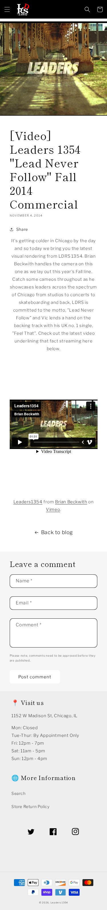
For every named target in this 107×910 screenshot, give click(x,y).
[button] (7, 9)
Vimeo (53, 509)
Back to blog (57, 532)
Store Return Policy (30, 806)
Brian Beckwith (71, 501)
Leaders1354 (28, 501)
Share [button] (22, 229)
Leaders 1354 (59, 902)
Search (18, 793)
